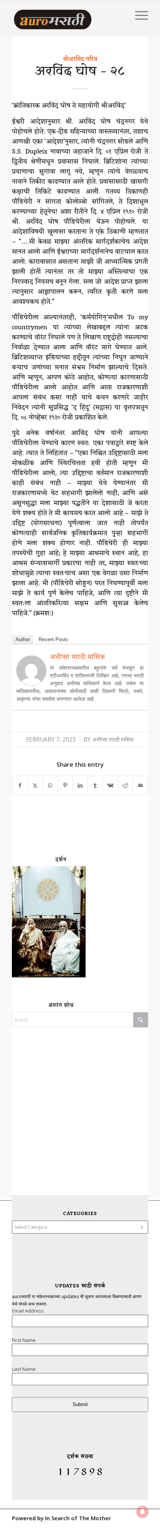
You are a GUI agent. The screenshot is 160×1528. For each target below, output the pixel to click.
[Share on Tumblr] (95, 785)
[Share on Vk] (110, 785)
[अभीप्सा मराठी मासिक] (31, 682)
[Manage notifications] (142, 1512)
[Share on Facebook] (19, 785)
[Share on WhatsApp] (50, 785)
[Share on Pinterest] (65, 785)
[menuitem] (138, 15)
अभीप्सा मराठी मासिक (77, 657)
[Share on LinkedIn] (80, 785)
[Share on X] (35, 785)
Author (23, 639)
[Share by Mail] (140, 785)
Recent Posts (53, 639)
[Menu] (138, 15)
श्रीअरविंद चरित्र (80, 59)
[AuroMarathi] (52, 15)
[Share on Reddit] (125, 785)
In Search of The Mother (78, 1518)
